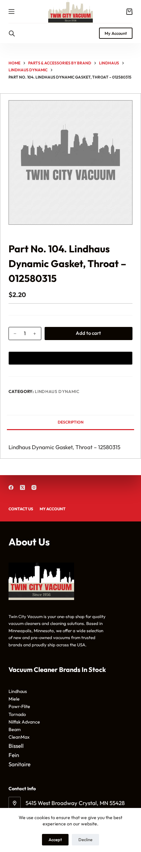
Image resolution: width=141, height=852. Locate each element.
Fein (14, 754)
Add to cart (88, 333)
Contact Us (21, 508)
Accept (55, 839)
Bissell (16, 745)
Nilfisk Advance (24, 722)
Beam (15, 729)
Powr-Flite (19, 706)
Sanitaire (19, 764)
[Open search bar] (12, 33)
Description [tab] (71, 422)
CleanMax (19, 737)
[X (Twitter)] (22, 487)
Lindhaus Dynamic (57, 391)
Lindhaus (18, 691)
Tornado (17, 714)
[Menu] (11, 11)
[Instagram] (33, 487)
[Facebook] (11, 487)
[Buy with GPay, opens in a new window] (70, 358)
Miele (14, 699)
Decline (85, 839)
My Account (116, 33)
